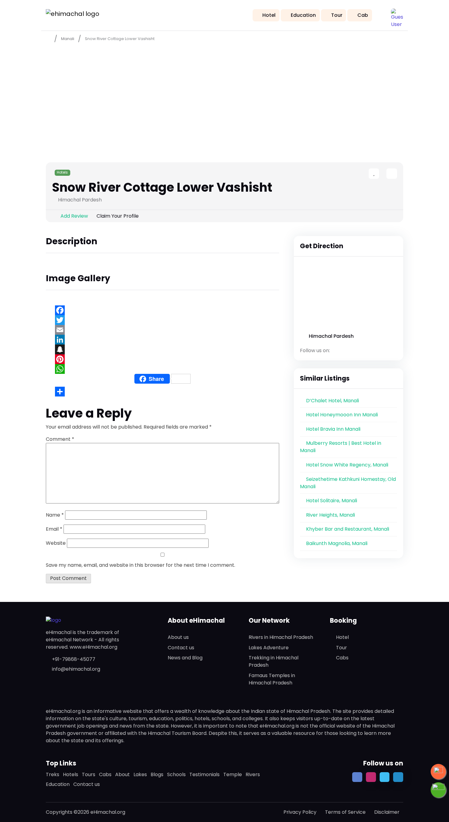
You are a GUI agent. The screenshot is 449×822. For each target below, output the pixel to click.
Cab (362, 15)
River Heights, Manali (330, 514)
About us (178, 637)
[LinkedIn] (162, 340)
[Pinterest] (162, 359)
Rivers (253, 774)
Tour (336, 15)
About (122, 774)
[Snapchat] (162, 349)
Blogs (157, 774)
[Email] (162, 330)
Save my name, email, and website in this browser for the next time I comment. (140, 565)
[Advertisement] (224, 92)
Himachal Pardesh (331, 336)
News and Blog (185, 657)
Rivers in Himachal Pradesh (281, 637)
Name (55, 514)
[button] (397, 15)
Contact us (181, 647)
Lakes (140, 774)
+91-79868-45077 (73, 659)
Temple (232, 774)
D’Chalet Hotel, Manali (332, 400)
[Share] (162, 391)
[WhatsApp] (162, 369)
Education (303, 15)
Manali (67, 39)
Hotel (269, 15)
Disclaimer (387, 812)
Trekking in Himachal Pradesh (273, 661)
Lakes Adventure (269, 647)
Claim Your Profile (118, 215)
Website (56, 543)
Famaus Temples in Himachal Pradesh (272, 679)
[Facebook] (162, 310)
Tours (88, 774)
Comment (60, 439)
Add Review (74, 215)
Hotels (62, 172)
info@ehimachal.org (76, 669)
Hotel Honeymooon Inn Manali (342, 414)
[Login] (381, 174)
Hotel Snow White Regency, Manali (347, 464)
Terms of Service (345, 812)
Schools (176, 774)
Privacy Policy (299, 812)
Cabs (342, 657)
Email (54, 529)
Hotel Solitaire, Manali (331, 500)
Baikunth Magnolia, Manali (336, 543)
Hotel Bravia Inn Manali (333, 429)
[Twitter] (162, 320)
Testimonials (204, 774)
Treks (52, 774)
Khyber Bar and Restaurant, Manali (347, 529)
